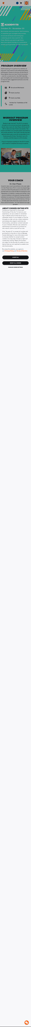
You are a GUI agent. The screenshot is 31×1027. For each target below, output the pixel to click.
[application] (26, 1022)
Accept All (15, 257)
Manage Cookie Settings (15, 267)
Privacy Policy (9, 251)
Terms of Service (22, 251)
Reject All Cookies (15, 263)
